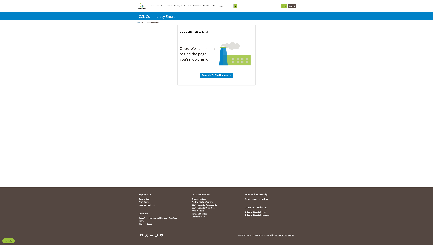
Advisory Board (145, 224)
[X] (146, 235)
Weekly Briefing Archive (202, 202)
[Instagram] (156, 235)
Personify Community (284, 235)
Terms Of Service (199, 214)
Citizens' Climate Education (257, 215)
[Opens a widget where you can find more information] (8, 241)
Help (213, 6)
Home (139, 22)
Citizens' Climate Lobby (255, 212)
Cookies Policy (198, 217)
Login (284, 6)
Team (141, 221)
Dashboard (155, 6)
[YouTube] (161, 235)
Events (206, 6)
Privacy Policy (198, 211)
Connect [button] (196, 6)
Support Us (145, 194)
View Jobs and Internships (256, 199)
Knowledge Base (199, 199)
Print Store (144, 202)
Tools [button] (186, 6)
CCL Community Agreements (204, 205)
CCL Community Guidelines (203, 208)
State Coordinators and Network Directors (158, 218)
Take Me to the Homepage (216, 75)
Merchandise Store (147, 205)
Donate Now (144, 199)
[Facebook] (141, 235)
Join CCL (292, 6)
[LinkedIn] (151, 235)
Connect (143, 213)
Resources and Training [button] (171, 6)
